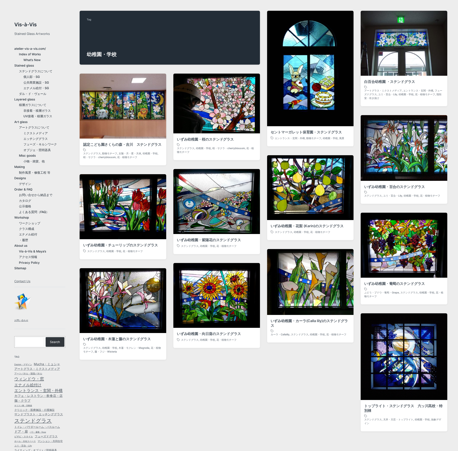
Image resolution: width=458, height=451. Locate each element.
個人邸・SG (31, 77)
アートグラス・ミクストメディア (37, 369)
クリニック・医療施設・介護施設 (34, 410)
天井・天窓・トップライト (398, 419)
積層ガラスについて (32, 105)
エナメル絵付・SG (36, 88)
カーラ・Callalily (280, 334)
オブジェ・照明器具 (37, 150)
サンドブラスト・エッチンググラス (38, 414)
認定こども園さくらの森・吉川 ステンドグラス (122, 144)
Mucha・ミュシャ (47, 364)
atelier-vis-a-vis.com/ (30, 48)
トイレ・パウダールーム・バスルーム (37, 427)
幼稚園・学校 (330, 138)
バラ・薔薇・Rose (38, 432)
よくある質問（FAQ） (34, 212)
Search (55, 342)
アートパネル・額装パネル (28, 373)
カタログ (25, 200)
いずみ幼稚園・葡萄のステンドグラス (394, 283)
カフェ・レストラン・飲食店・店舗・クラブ (38, 398)
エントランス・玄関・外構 (38, 390)
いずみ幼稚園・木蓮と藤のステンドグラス (117, 339)
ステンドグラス (33, 421)
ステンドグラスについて (35, 71)
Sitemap (20, 268)
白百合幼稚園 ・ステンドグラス (389, 81)
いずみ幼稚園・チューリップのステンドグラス (120, 245)
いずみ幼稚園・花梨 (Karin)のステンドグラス (307, 226)
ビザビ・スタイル (23, 436)
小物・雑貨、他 (34, 161)
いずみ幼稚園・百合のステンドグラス (394, 187)
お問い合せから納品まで (35, 195)
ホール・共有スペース (25, 441)
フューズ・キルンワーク (40, 144)
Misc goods (27, 155)
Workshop (21, 217)
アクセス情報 (28, 257)
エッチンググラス (35, 139)
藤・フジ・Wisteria (106, 351)
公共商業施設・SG (36, 82)
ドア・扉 (21, 431)
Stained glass (24, 65)
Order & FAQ (23, 189)
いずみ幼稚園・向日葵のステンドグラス (209, 334)
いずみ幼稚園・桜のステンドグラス (205, 139)
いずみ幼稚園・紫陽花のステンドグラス (209, 240)
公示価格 (25, 206)
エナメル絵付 (28, 234)
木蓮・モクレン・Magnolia (134, 347)
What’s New (32, 60)
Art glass (21, 122)
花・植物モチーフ (425, 94)
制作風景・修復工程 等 (34, 172)
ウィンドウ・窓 (29, 378)
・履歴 (23, 240)
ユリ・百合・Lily (23, 445)
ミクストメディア (35, 133)
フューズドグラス (46, 436)
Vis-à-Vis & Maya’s (32, 251)
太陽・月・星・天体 (130, 153)
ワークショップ (29, 223)
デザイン (25, 184)
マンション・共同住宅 (50, 441)
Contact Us (22, 281)
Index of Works (30, 54)
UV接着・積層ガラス (37, 116)
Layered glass (24, 99)
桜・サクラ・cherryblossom (99, 157)
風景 (341, 138)
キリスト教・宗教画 (23, 405)
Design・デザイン (23, 364)
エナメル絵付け (28, 384)
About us (20, 245)
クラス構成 (26, 229)
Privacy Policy (29, 262)
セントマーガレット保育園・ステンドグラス (306, 132)
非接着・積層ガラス (37, 110)
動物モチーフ (313, 138)
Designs (20, 178)
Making (19, 167)
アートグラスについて (34, 127)
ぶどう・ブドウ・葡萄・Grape (381, 292)
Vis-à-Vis (25, 24)
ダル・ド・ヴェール (32, 94)
